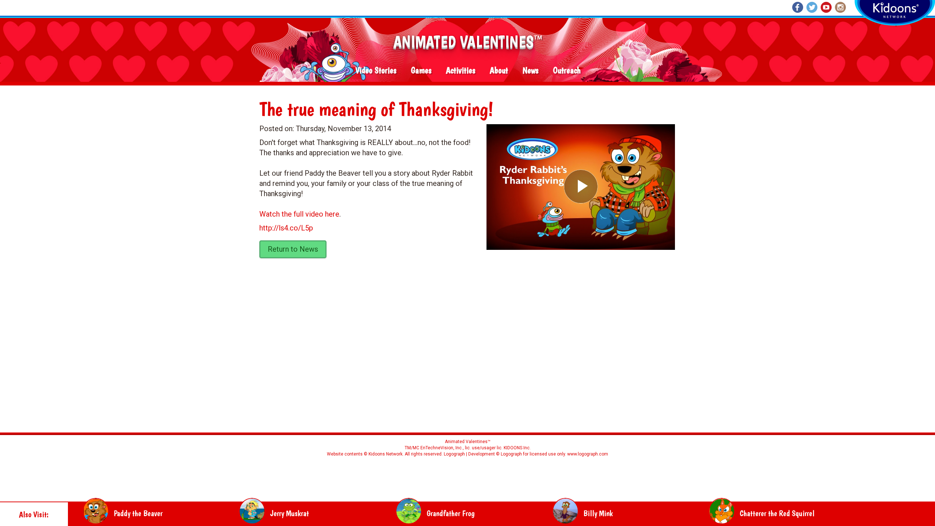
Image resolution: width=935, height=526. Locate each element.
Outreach (567, 71)
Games (421, 71)
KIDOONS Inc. (517, 447)
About (499, 71)
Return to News (293, 249)
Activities (460, 71)
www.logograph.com (587, 454)
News (530, 71)
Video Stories (375, 71)
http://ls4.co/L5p (286, 228)
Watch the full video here (299, 214)
